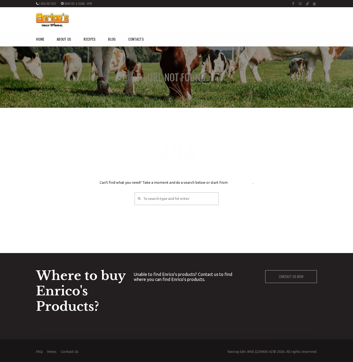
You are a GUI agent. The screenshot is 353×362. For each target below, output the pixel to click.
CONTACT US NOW (291, 276)
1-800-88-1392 (47, 3)
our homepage (240, 182)
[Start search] (139, 198)
